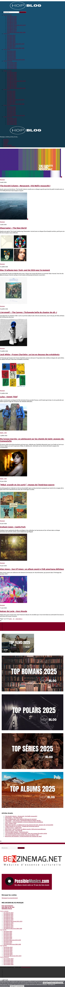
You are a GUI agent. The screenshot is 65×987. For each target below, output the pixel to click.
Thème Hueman (26, 967)
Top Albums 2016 (12, 29)
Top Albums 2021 (12, 21)
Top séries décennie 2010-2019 (16, 59)
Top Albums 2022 (12, 19)
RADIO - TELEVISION (9, 146)
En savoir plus (58, 983)
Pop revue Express (7, 905)
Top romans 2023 (12, 64)
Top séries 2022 (11, 54)
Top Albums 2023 (12, 18)
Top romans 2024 (12, 62)
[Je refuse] (63, 983)
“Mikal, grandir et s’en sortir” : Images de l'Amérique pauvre (27, 485)
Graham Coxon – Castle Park (13, 527)
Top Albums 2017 (12, 28)
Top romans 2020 (12, 68)
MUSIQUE (6, 141)
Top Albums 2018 (12, 26)
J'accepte (45, 983)
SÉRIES (5, 144)
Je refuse (51, 983)
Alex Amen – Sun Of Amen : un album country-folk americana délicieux (32, 569)
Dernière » (19, 619)
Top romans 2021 (12, 66)
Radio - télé (3, 432)
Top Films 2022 (11, 38)
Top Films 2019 (11, 42)
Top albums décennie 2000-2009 (16, 32)
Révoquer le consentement (10, 898)
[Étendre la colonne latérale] (0, 620)
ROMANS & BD (7, 145)
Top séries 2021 (11, 55)
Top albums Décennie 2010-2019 (16, 25)
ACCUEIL (5, 139)
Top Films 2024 (11, 35)
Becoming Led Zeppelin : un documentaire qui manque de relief (23, 836)
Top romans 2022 (12, 65)
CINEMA (5, 142)
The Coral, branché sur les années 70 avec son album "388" (22, 835)
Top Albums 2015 (12, 31)
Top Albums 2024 (12, 16)
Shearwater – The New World (13, 228)
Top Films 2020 (11, 41)
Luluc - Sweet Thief (9, 397)
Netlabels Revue (7, 908)
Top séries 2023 (11, 52)
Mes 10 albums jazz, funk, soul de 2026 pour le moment (25, 270)
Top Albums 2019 (12, 23)
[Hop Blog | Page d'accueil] (21, 9)
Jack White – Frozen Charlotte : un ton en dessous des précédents (29, 354)
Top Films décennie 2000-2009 (15, 48)
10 (13, 619)
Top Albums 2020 (12, 22)
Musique (2, 179)
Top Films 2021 (11, 39)
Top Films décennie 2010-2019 (15, 44)
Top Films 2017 (11, 46)
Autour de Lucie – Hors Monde (13, 611)
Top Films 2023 (11, 36)
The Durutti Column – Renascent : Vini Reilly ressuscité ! (25, 186)
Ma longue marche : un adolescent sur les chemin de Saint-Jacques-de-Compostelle (29, 825)
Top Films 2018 (11, 45)
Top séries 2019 (11, 58)
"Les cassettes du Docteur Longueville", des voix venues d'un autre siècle (26, 833)
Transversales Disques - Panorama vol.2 (16, 832)
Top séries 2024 (11, 51)
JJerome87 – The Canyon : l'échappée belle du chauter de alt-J (28, 312)
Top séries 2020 (11, 56)
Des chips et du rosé (8, 907)
